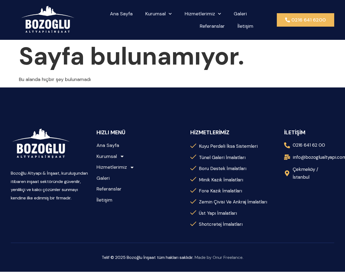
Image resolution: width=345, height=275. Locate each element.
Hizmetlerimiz (200, 13)
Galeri (240, 13)
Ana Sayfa (121, 13)
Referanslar (212, 26)
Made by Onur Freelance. (219, 257)
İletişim (245, 26)
